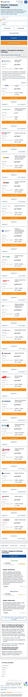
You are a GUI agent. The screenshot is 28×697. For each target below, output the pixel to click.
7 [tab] (17, 680)
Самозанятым (5, 665)
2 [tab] (9, 680)
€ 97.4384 (20, 2)
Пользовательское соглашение (9, 687)
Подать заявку (14, 98)
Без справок (7, 28)
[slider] (1, 20)
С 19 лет (4, 672)
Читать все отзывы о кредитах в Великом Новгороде (14, 618)
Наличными (21, 28)
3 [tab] (11, 680)
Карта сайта (4, 689)
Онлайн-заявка (14, 545)
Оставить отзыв (14, 556)
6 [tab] (15, 680)
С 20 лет (4, 674)
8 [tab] (18, 680)
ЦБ (17, 1)
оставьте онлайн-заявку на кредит (9, 14)
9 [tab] (19, 680)
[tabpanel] (13, 669)
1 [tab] (8, 680)
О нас (2, 685)
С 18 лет (4, 669)
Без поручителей (14, 33)
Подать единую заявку (14, 43)
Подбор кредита (4, 545)
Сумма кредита (5, 17)
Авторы (20, 687)
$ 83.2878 (20, 1)
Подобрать (14, 38)
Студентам (4, 667)
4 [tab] (12, 680)
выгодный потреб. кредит (11, 643)
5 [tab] (14, 680)
